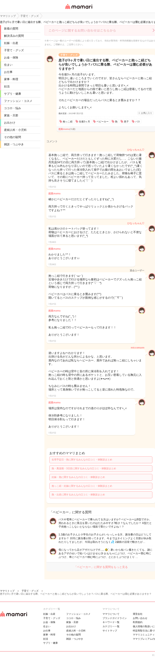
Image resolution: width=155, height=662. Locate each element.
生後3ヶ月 (84, 121)
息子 (126, 121)
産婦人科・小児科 (15, 129)
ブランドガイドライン (115, 618)
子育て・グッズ (14, 50)
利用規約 (137, 622)
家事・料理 (11, 79)
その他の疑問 (12, 137)
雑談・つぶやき (14, 144)
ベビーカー (102, 121)
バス (137, 121)
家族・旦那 (11, 115)
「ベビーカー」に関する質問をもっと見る (101, 567)
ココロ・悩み (12, 108)
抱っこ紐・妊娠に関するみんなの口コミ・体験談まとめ (82, 486)
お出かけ (9, 122)
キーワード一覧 (111, 622)
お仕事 (8, 72)
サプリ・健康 (12, 93)
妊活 (7, 86)
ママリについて (111, 614)
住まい (8, 64)
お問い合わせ (140, 618)
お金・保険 (11, 57)
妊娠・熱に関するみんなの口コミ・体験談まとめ (78, 477)
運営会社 (137, 614)
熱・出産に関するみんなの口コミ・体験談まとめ (78, 494)
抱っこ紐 (67, 121)
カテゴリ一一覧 (111, 626)
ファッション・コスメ (18, 100)
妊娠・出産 (11, 43)
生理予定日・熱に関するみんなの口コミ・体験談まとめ (82, 459)
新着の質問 (11, 28)
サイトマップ (110, 630)
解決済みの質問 (14, 35)
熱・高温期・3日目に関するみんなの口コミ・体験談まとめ (84, 468)
